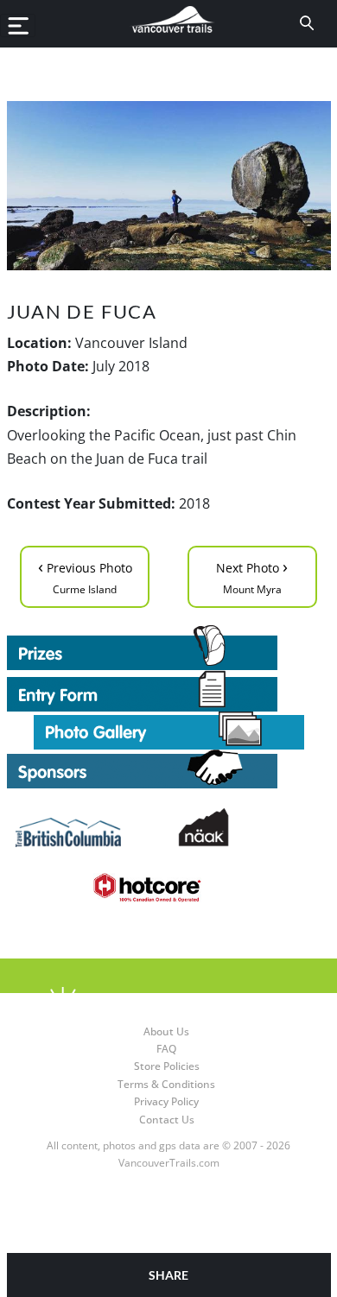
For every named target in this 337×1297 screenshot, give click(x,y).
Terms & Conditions (166, 1084)
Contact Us (166, 1119)
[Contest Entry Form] (169, 691)
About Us (166, 1031)
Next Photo (252, 575)
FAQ (166, 1048)
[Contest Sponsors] (169, 769)
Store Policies (167, 1066)
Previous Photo (85, 575)
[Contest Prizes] (169, 647)
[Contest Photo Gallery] (169, 729)
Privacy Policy (166, 1101)
